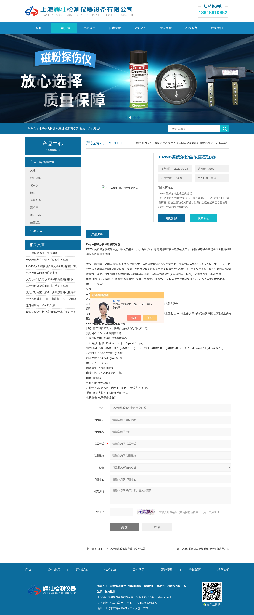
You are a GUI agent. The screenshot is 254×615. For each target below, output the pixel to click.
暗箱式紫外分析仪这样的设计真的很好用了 (51, 311)
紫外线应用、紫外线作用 (40, 305)
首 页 (38, 28)
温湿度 (34, 207)
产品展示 (89, 28)
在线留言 (191, 28)
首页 (157, 142)
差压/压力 (35, 222)
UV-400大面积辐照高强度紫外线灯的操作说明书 (52, 266)
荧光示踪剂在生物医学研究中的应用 (47, 259)
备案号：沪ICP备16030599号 (143, 602)
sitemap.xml (164, 597)
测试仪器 (35, 215)
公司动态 (140, 28)
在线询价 (172, 218)
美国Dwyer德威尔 (186, 142)
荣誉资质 (166, 28)
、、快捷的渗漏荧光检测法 (41, 253)
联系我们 (217, 28)
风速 (33, 170)
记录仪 (34, 185)
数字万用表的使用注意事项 (41, 272)
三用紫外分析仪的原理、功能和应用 (47, 285)
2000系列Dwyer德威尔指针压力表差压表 (205, 548)
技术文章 (115, 28)
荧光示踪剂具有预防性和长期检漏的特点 (49, 279)
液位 (33, 192)
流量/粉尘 (205, 142)
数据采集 (35, 177)
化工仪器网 (116, 602)
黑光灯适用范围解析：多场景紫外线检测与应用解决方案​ (52, 292)
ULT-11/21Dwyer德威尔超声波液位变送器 (121, 548)
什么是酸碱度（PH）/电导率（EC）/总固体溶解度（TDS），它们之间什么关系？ (52, 298)
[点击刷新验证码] (146, 512)
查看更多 (36, 231)
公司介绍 (64, 28)
